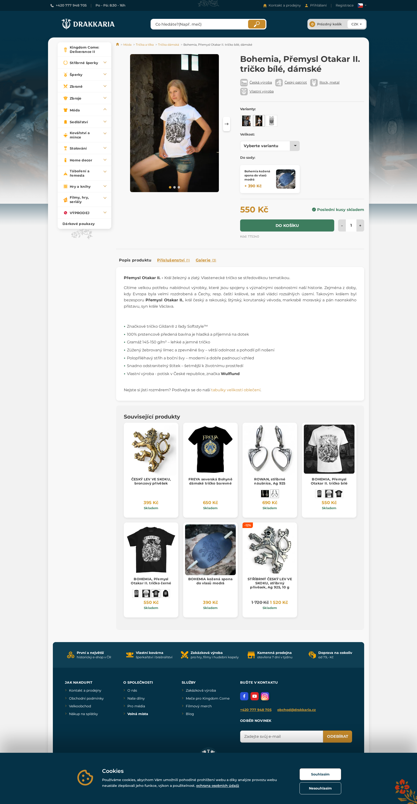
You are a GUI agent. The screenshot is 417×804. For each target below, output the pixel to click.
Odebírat (337, 736)
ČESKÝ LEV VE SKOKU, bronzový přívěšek (151, 481)
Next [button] (226, 124)
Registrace (345, 5)
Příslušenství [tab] (173, 260)
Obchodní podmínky (86, 698)
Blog (190, 714)
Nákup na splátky (83, 714)
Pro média (136, 706)
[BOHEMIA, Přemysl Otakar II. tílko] (319, 493)
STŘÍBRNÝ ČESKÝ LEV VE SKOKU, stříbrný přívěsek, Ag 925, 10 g (270, 583)
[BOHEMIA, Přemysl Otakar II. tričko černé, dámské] (246, 121)
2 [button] (174, 187)
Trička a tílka (145, 44)
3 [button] (178, 187)
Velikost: (247, 134)
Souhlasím (320, 774)
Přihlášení (318, 5)
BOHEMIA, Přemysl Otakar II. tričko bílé (329, 481)
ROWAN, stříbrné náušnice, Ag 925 (269, 481)
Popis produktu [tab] (135, 260)
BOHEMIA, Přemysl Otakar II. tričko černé (151, 581)
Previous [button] (122, 124)
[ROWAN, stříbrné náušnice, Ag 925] (274, 493)
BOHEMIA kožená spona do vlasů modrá (210, 581)
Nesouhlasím (320, 788)
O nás (132, 690)
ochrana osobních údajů (217, 785)
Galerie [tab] (206, 260)
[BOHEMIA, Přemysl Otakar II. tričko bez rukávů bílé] (271, 121)
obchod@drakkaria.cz (296, 710)
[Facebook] (244, 696)
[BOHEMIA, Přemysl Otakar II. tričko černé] (338, 493)
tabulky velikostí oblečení (235, 390)
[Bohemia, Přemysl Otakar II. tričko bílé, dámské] (259, 121)
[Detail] (285, 179)
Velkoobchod (80, 706)
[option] (174, 124)
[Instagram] (265, 696)
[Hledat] (256, 24)
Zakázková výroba (201, 690)
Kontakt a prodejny (285, 5)
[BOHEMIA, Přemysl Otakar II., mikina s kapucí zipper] (165, 593)
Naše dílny (136, 698)
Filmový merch (199, 706)
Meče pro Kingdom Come (207, 698)
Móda (127, 44)
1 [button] (170, 187)
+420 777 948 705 (71, 5)
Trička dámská (168, 44)
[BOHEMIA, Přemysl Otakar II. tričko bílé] (329, 493)
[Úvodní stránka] (118, 44)
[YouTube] (254, 696)
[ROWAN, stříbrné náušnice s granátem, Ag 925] (265, 493)
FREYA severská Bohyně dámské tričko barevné (210, 481)
